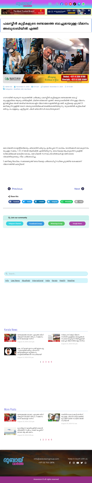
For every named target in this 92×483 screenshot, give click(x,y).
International (37, 280)
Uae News (27, 89)
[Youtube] (78, 463)
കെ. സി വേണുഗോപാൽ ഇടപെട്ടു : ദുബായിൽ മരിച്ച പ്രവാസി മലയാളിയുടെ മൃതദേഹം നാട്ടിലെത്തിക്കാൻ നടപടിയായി (30, 351)
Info (7, 280)
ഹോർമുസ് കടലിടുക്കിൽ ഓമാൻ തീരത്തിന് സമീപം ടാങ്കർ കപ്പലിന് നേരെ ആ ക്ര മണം (30, 430)
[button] (50, 4)
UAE (22, 89)
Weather (71, 280)
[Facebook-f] (70, 463)
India (48, 280)
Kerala (54, 280)
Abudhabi (17, 89)
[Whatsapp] (86, 463)
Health (62, 280)
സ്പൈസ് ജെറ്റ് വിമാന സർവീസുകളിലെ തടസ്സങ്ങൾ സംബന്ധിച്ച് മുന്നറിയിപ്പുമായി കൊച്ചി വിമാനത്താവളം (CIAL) (73, 338)
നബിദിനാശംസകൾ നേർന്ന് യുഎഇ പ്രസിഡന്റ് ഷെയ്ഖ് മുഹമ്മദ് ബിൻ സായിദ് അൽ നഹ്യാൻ (72, 417)
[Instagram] (74, 463)
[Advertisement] (46, 129)
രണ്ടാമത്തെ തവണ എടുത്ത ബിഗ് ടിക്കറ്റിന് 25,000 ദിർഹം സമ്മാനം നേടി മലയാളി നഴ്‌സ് (30, 337)
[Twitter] (82, 463)
